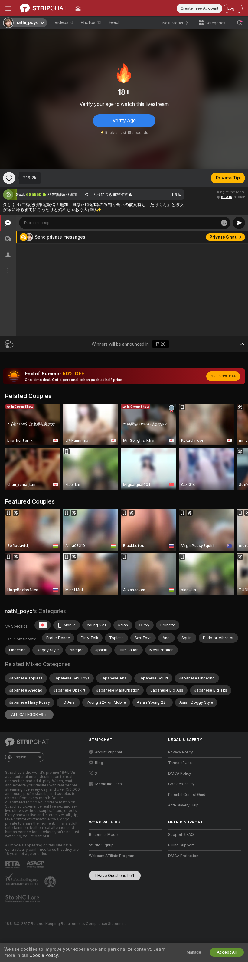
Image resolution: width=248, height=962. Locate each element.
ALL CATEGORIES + (29, 714)
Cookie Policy (43, 955)
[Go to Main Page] (43, 8)
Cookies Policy (181, 784)
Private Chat (223, 237)
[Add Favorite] (9, 178)
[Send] (239, 223)
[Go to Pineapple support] (50, 881)
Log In (233, 8)
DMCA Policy (179, 773)
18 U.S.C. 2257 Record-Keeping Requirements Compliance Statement (65, 924)
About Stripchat (108, 752)
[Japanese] (42, 625)
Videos (63, 22)
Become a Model (104, 835)
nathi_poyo (19, 611)
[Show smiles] (224, 222)
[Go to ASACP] (36, 864)
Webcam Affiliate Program (111, 856)
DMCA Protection (183, 856)
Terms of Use (180, 763)
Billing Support (181, 845)
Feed (114, 22)
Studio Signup (101, 845)
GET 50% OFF (223, 376)
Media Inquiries (108, 784)
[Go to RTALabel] (13, 864)
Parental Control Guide (187, 795)
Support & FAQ (181, 835)
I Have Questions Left (114, 875)
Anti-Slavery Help (183, 805)
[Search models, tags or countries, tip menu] (239, 22)
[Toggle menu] (8, 8)
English (20, 757)
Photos (90, 22)
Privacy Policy (180, 752)
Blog (99, 763)
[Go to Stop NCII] (23, 898)
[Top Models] (78, 8)
